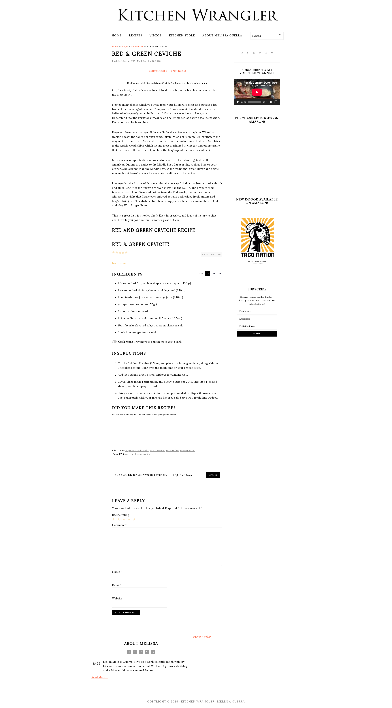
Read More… (99, 677)
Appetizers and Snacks (137, 450)
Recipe (138, 454)
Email (116, 585)
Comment (119, 525)
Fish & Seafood (157, 450)
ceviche (130, 454)
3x (219, 273)
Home (115, 46)
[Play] (237, 102)
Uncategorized (187, 450)
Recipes (124, 46)
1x (208, 273)
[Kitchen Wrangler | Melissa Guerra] (196, 27)
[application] (257, 92)
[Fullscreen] (275, 102)
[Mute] (271, 102)
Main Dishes (136, 46)
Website (117, 598)
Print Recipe (179, 70)
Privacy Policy (202, 636)
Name (117, 571)
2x (213, 273)
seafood (147, 454)
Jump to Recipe (157, 70)
